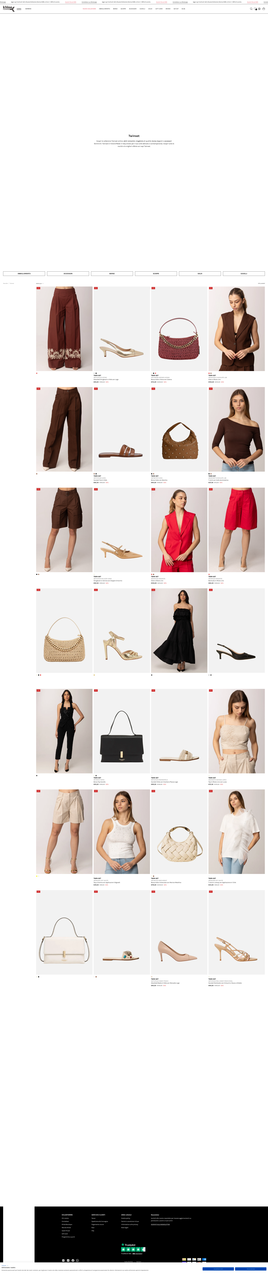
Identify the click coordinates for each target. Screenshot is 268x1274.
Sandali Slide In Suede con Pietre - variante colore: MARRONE (96, 976)
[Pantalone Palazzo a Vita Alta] (64, 429)
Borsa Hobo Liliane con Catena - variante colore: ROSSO (40, 675)
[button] (5, 1265)
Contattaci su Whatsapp (89, 2)
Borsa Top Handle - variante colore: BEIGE (94, 775)
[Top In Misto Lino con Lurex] (236, 731)
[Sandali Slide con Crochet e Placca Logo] (179, 731)
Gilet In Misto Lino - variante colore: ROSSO (209, 373)
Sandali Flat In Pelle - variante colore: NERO (96, 473)
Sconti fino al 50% (70, 2)
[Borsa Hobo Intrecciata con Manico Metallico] (179, 831)
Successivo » (157, 992)
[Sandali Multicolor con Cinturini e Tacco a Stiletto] (236, 932)
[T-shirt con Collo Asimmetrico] (236, 429)
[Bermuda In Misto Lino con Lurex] (64, 831)
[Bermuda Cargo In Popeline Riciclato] (64, 530)
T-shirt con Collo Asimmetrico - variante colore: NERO (209, 473)
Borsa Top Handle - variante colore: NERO (38, 976)
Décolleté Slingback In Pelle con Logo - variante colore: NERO (96, 373)
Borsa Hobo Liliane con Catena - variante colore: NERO (153, 373)
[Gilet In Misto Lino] (236, 329)
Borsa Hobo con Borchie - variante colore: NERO (151, 473)
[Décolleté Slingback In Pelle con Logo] (122, 329)
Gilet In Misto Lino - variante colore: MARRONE (153, 574)
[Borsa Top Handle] (122, 731)
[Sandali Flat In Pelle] (122, 429)
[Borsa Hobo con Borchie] (179, 429)
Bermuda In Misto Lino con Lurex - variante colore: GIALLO (36, 876)
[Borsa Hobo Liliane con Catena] (179, 329)
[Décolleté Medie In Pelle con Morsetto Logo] (179, 932)
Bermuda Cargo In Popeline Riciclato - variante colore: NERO (36, 574)
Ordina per (39, 283)
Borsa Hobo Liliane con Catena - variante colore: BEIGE (151, 373)
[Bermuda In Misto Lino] (236, 530)
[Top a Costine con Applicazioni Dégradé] (122, 831)
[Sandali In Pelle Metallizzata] (122, 630)
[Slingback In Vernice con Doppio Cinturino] (122, 530)
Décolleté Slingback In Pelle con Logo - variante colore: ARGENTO (209, 675)
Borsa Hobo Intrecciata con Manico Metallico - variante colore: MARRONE (153, 876)
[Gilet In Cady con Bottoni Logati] (64, 731)
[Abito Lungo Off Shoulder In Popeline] (179, 630)
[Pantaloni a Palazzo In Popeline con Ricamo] (64, 329)
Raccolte (5, 283)
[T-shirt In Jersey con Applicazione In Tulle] (236, 831)
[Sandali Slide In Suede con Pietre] (122, 932)
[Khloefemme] (9, 9)
